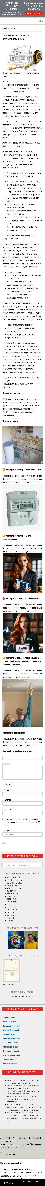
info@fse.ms (34, 9)
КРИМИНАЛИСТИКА (14, 877)
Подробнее (26, 1179)
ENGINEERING (12, 902)
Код (8, 764)
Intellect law (11, 918)
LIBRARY (10, 921)
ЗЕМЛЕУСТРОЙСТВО (14, 883)
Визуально (4, 764)
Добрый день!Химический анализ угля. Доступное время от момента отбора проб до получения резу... (24, 1107)
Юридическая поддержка (22, 856)
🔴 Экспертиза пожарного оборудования (21, 598)
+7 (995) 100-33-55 (33, 6)
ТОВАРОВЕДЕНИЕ (13, 907)
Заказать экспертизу (34, 13)
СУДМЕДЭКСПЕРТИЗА (15, 886)
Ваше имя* (6, 790)
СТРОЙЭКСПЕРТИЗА (9, 28)
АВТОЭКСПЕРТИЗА (14, 888)
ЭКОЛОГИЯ (11, 913)
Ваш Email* (6, 784)
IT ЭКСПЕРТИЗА (12, 904)
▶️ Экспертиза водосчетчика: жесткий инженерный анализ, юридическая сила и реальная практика (21, 661)
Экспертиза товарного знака (22, 996)
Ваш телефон (7, 800)
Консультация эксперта (22, 1072)
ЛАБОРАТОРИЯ (12, 891)
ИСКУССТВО (11, 915)
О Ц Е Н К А (11, 896)
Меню (40, 20)
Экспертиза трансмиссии (14, 732)
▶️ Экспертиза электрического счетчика (21, 469)
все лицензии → (8, 984)
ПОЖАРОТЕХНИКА (13, 910)
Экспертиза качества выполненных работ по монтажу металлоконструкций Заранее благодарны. (24, 1088)
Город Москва (9, 1017)
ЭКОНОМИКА (12, 899)
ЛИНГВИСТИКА (12, 894)
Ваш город (6, 809)
